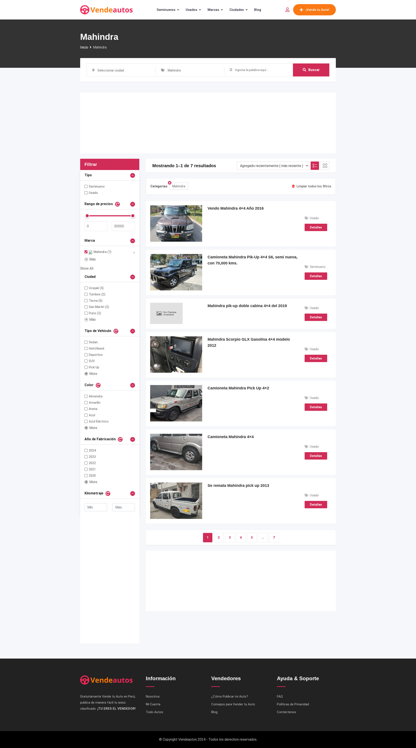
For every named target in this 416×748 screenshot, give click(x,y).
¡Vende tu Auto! (317, 10)
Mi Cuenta (153, 704)
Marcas (213, 10)
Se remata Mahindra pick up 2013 (238, 485)
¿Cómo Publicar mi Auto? (229, 696)
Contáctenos (286, 712)
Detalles (316, 227)
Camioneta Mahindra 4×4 (231, 437)
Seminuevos (166, 10)
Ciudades (236, 10)
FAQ (280, 696)
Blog (257, 10)
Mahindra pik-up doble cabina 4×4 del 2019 (247, 306)
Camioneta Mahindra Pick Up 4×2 (238, 388)
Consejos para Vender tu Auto (233, 704)
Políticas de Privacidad (293, 704)
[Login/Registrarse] (287, 10)
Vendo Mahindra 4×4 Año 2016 (236, 208)
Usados (191, 10)
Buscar (314, 70)
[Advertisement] (208, 123)
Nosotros (153, 696)
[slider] (87, 216)
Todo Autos (154, 712)
